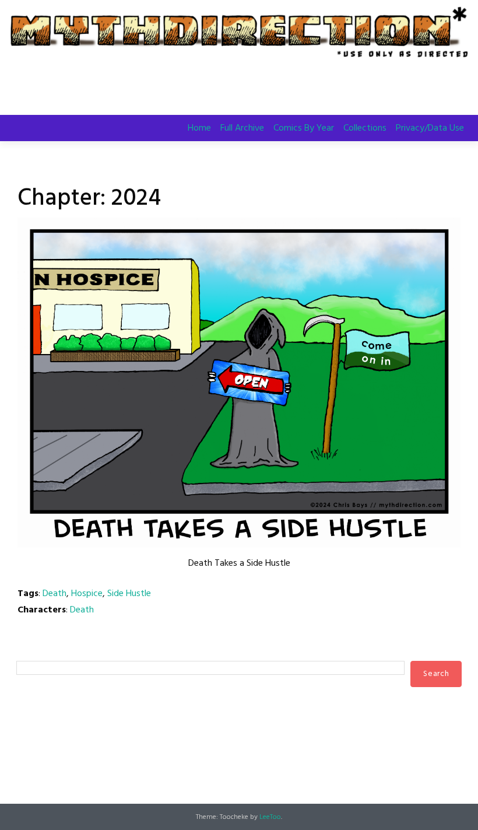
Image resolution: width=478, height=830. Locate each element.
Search (29, 650)
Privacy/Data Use (430, 128)
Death (54, 593)
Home (199, 128)
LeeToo (270, 817)
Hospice (87, 593)
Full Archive (242, 128)
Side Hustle (129, 593)
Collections (364, 128)
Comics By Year (303, 128)
